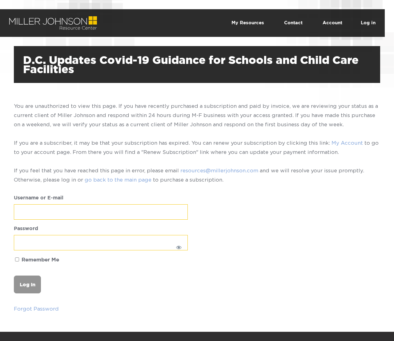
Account (332, 23)
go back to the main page (118, 179)
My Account (347, 143)
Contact (293, 23)
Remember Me (39, 260)
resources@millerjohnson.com (219, 170)
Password (26, 228)
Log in (368, 23)
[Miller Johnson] (53, 21)
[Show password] (179, 247)
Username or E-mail (38, 198)
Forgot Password (36, 309)
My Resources (247, 23)
